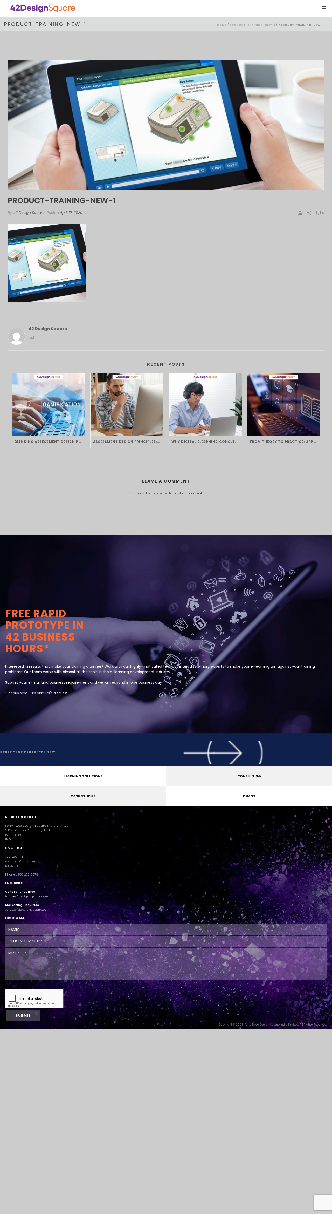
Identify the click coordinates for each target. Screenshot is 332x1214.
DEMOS (249, 796)
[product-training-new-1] (166, 125)
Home (222, 25)
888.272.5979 (28, 875)
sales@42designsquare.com (27, 910)
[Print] (300, 212)
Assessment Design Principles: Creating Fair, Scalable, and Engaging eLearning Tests (128, 441)
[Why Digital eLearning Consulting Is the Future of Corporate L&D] (205, 404)
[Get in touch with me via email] (32, 338)
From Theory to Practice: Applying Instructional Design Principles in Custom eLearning (285, 441)
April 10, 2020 (71, 212)
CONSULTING (249, 776)
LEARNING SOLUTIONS (83, 776)
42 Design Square (29, 212)
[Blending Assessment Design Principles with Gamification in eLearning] (48, 404)
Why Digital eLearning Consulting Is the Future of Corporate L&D (206, 441)
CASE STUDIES (83, 796)
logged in (160, 493)
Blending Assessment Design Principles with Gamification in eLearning (50, 441)
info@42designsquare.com (26, 896)
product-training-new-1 (252, 25)
